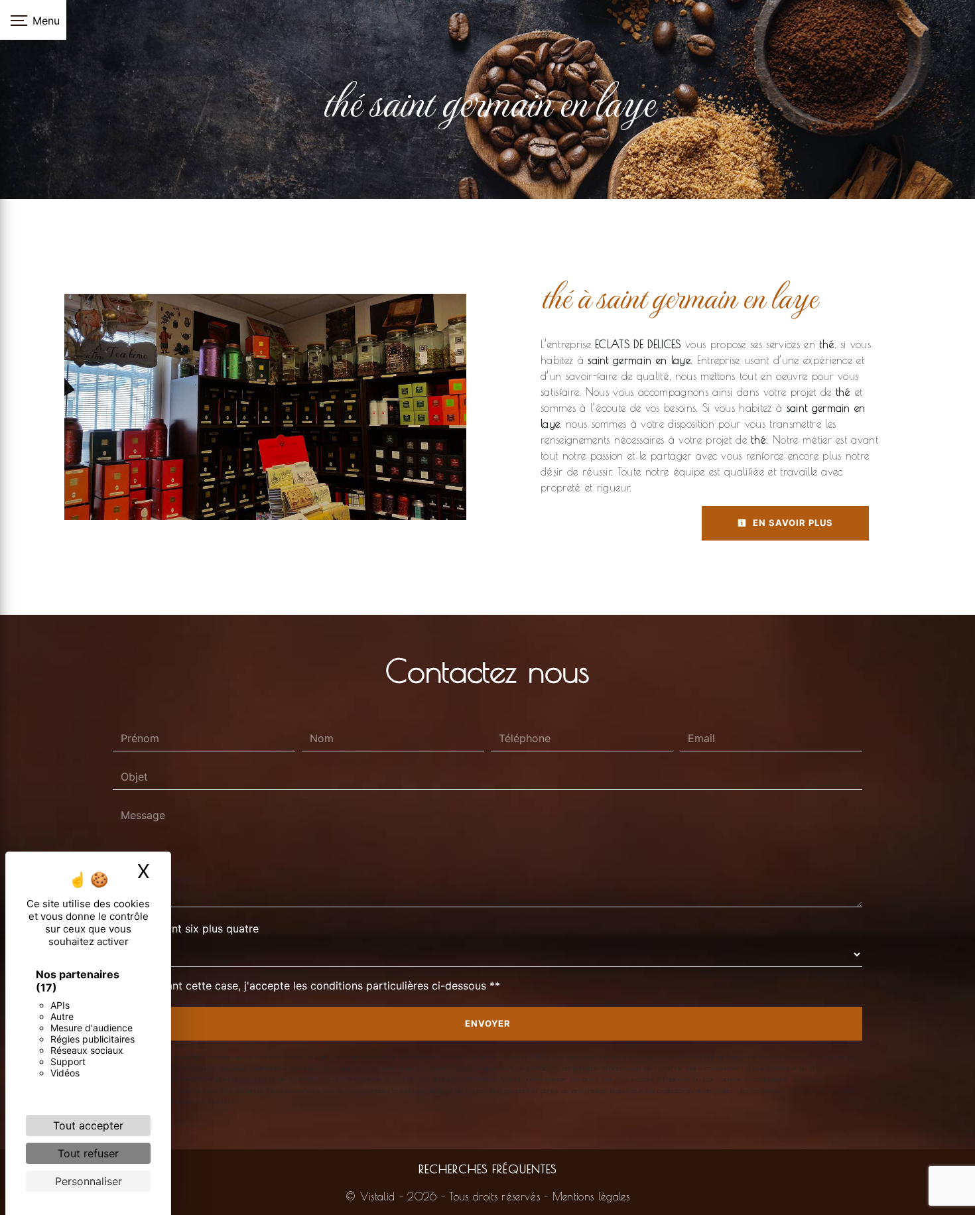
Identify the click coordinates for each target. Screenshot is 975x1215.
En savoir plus (791, 522)
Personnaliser (88, 1181)
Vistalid (377, 1196)
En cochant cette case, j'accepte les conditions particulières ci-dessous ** (313, 985)
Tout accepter (88, 1125)
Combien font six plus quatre (186, 928)
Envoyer (488, 1023)
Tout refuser (88, 1153)
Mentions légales (589, 1196)
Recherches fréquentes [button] (487, 1169)
